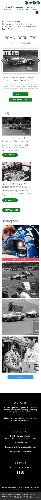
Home (4, 22)
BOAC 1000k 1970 (16, 27)
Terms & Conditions (29, 489)
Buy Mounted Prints (20, 99)
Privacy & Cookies (16, 489)
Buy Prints (20, 94)
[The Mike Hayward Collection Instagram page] (38, 3)
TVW (8, 489)
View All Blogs (11, 210)
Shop (11, 22)
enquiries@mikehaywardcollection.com (21, 447)
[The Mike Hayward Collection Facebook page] (34, 3)
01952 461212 (21, 443)
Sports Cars (19, 24)
